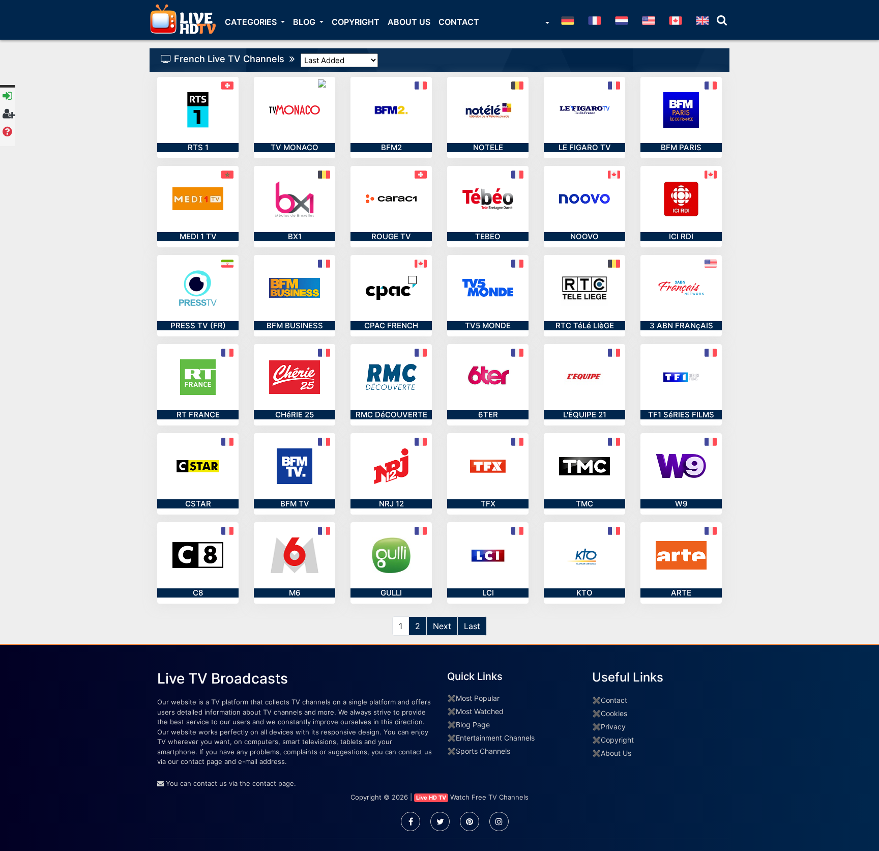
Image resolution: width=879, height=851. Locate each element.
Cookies (614, 713)
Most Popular (478, 698)
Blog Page (473, 724)
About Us (409, 22)
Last (472, 626)
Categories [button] (252, 22)
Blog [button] (305, 22)
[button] (546, 24)
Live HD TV (431, 797)
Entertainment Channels (495, 737)
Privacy (613, 726)
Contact (458, 22)
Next (442, 626)
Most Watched (480, 711)
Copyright (355, 22)
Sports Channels (483, 751)
